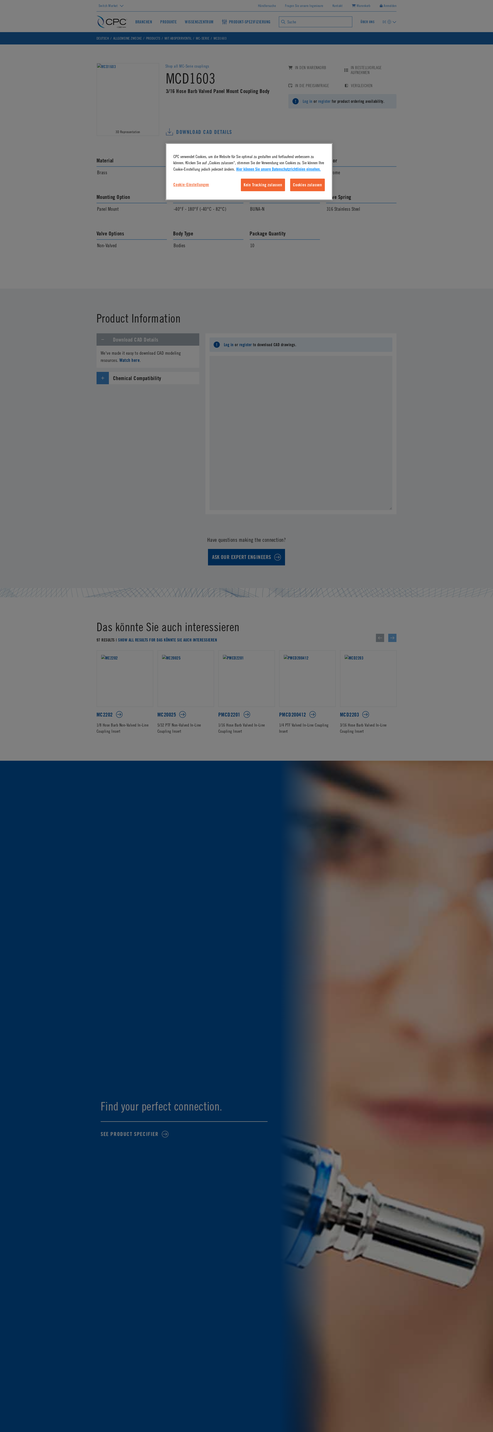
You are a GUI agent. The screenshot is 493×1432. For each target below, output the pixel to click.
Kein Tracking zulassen (263, 184)
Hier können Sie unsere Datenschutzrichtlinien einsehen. (278, 169)
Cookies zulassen (307, 184)
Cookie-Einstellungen (191, 184)
